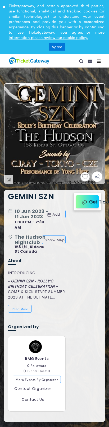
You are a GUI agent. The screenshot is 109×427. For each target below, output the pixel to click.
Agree (57, 46)
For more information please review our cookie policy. (57, 34)
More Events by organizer (37, 382)
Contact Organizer (32, 391)
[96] (29, 60)
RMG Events (37, 361)
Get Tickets (93, 200)
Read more (20, 310)
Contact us (33, 402)
